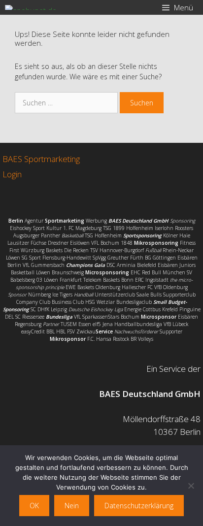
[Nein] (191, 486)
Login (12, 174)
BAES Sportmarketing (41, 158)
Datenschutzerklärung (138, 505)
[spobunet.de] (31, 7)
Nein (72, 505)
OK (34, 505)
